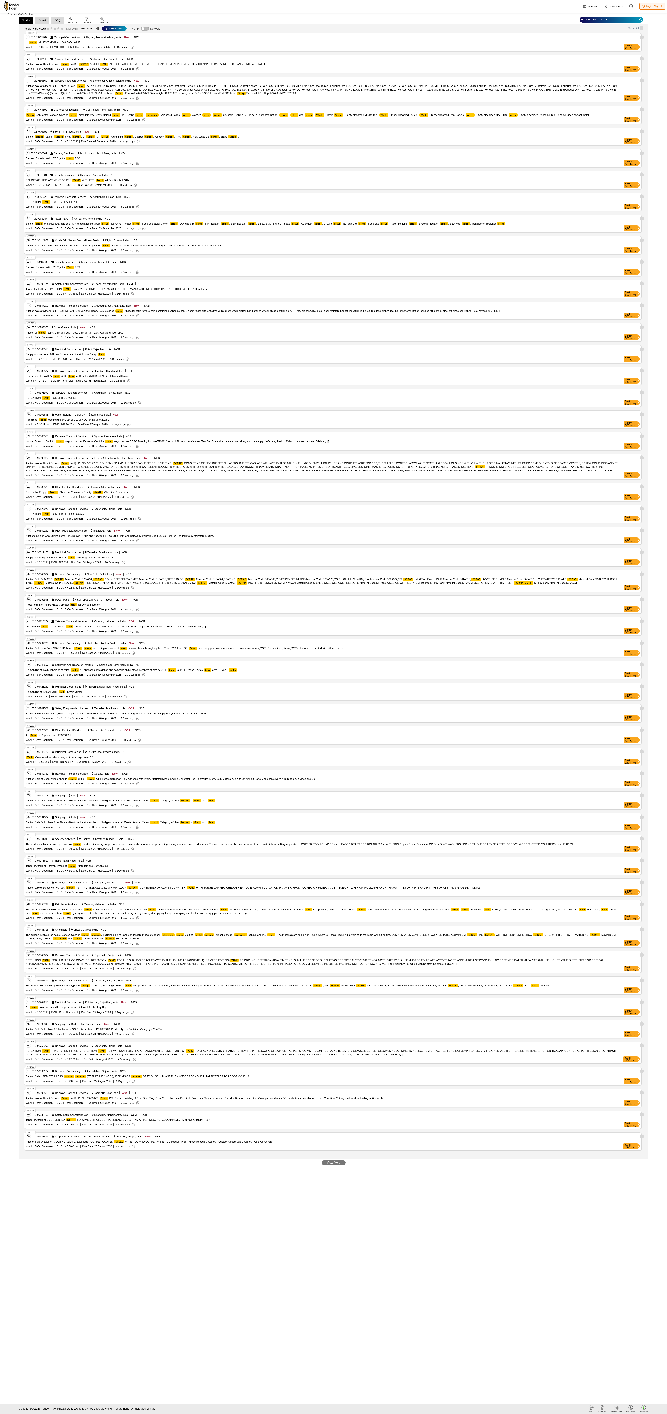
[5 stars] (62, 28)
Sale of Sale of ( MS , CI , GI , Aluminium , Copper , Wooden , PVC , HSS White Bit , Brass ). (132, 136)
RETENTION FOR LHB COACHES (51, 397)
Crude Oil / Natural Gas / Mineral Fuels (77, 240)
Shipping (60, 795)
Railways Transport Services (70, 58)
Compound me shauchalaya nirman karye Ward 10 (60, 757)
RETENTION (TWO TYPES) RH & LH (53, 201)
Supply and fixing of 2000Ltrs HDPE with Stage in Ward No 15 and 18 (69, 557)
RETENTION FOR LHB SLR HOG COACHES (57, 513)
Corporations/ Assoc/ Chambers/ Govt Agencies (82, 1136)
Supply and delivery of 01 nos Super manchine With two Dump (65, 354)
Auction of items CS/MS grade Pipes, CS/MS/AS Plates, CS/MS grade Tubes (74, 332)
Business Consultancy (66, 109)
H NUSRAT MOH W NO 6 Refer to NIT (53, 42)
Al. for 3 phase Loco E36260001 (48, 735)
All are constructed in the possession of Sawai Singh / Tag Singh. (67, 1007)
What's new (616, 6)
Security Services (64, 153)
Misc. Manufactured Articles (71, 530)
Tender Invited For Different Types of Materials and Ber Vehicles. (67, 865)
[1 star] (48, 28)
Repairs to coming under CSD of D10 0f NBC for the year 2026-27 (68, 419)
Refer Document (43, 68)
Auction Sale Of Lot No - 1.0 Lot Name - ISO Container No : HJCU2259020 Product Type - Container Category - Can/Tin (94, 1029)
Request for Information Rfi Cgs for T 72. (53, 267)
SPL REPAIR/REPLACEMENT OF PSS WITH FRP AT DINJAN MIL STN (77, 180)
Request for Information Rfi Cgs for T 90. (53, 158)
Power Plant (61, 218)
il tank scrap (86, 28)
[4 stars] (58, 28)
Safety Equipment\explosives (71, 283)
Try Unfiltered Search (114, 28)
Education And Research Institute (74, 664)
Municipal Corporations (67, 37)
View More (333, 1162)
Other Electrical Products (69, 487)
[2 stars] (51, 28)
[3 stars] (55, 28)
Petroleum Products (66, 904)
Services (592, 6)
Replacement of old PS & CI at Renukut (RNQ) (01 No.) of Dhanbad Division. (78, 376)
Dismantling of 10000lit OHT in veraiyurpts (54, 691)
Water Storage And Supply (70, 414)
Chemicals (61, 929)
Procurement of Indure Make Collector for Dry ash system (63, 604)
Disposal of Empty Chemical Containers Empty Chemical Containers (77, 492)
